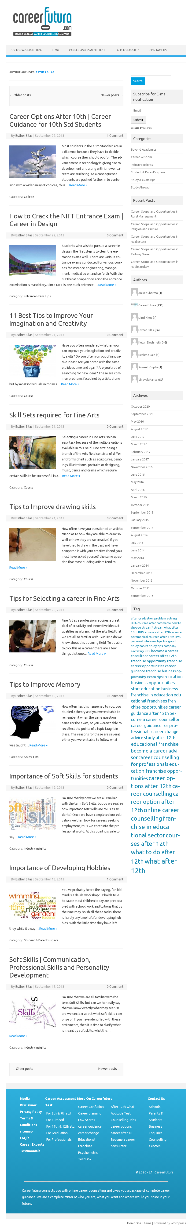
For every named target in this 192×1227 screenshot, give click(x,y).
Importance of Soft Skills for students (63, 776)
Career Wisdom (141, 157)
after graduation (142, 618)
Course (28, 395)
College (29, 196)
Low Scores (86, 1120)
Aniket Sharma (148, 292)
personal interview (143, 641)
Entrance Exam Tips (37, 296)
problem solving (165, 618)
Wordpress (178, 1223)
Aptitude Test (121, 1113)
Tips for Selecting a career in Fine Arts (64, 598)
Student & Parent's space (41, 940)
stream (158, 627)
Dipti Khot (145, 317)
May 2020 (137, 421)
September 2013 (142, 595)
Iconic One (134, 1223)
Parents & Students (156, 1116)
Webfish (147, 128)
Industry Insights (35, 848)
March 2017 (139, 444)
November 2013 (141, 580)
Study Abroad (140, 187)
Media (25, 1098)
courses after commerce (154, 623)
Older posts (20, 95)
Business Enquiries (155, 1130)
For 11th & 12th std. (60, 1126)
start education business (154, 688)
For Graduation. (57, 1133)
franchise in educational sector (153, 827)
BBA (134, 623)
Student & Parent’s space (148, 172)
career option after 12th (156, 802)
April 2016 (137, 489)
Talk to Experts (127, 50)
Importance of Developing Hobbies (59, 867)
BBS (147, 651)
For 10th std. (55, 1120)
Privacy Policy (31, 1112)
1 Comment (115, 136)
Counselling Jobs (123, 1120)
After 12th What (122, 1107)
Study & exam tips (143, 179)
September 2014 (142, 527)
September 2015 (142, 512)
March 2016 (139, 497)
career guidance (90, 1126)
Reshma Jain (146, 354)
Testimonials (30, 1151)
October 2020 (140, 406)
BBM (141, 632)
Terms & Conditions (28, 1121)
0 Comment (115, 235)
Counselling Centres (157, 1143)
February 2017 (140, 451)
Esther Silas (45, 72)
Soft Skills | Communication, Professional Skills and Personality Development (59, 967)
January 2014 (140, 565)
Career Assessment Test (87, 50)
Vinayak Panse (148, 379)
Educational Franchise (86, 1143)
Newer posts (112, 95)
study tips (156, 646)
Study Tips (31, 756)
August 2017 (139, 429)
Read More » (78, 185)
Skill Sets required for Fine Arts (54, 415)
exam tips (155, 677)
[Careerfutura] (43, 37)
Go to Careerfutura (26, 50)
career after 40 (121, 1133)
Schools (155, 1107)
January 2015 (140, 519)
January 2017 (140, 459)
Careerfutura (147, 305)
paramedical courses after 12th (152, 637)
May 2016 (137, 482)
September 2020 (142, 414)
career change (88, 1133)
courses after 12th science (163, 632)
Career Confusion (91, 1107)
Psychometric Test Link (88, 1156)
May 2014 (137, 557)
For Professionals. (59, 1139)
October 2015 (140, 505)
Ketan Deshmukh (149, 342)
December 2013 (141, 573)
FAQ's (24, 1138)
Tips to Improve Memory (44, 684)
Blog (55, 50)
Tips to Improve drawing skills (52, 506)
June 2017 (137, 436)
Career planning (89, 1113)
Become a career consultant (123, 1143)
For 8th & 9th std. (58, 1113)
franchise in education (152, 694)
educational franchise (155, 744)
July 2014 (137, 542)
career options (121, 1126)
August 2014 (139, 535)
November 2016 (141, 467)
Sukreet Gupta (148, 367)
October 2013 (140, 588)
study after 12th (159, 737)
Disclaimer (28, 1105)
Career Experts (32, 1144)
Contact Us (157, 50)
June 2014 (137, 550)
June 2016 (137, 474)
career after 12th (163, 656)
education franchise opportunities (156, 771)
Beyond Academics (143, 149)
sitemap (26, 1131)
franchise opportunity (148, 661)
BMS (178, 637)
